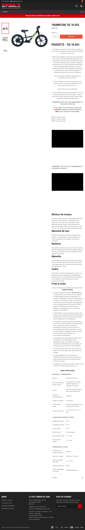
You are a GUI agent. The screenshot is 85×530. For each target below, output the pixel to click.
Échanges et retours (8, 508)
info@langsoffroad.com (17, 1)
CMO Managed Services (24, 527)
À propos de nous (7, 500)
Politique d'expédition (8, 506)
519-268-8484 (6, 1)
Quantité (54, 32)
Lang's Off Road (10, 527)
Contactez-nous (7, 503)
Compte (82, 12)
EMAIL (57, 111)
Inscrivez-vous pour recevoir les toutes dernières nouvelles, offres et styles (68, 501)
